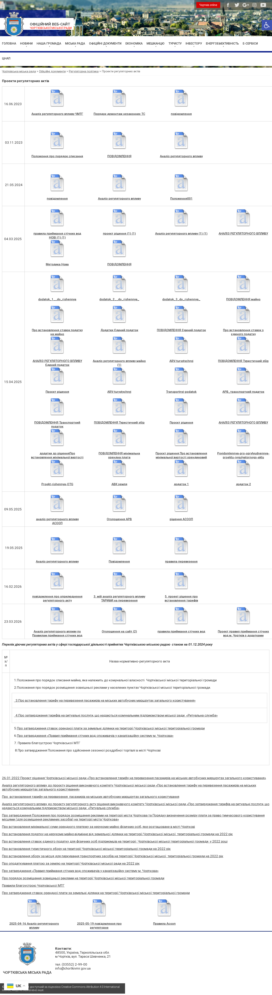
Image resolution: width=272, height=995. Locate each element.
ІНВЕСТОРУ (194, 43)
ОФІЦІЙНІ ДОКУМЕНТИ (105, 43)
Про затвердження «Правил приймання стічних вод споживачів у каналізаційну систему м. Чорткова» (95, 736)
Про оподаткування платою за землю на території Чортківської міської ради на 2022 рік (71, 863)
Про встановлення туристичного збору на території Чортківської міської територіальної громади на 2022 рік (86, 849)
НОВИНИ (26, 43)
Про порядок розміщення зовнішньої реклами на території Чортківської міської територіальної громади (83, 878)
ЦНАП (6, 58)
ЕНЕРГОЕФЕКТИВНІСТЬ (222, 43)
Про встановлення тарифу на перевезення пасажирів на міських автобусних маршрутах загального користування (90, 797)
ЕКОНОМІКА (134, 43)
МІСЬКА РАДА (75, 43)
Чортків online (208, 5)
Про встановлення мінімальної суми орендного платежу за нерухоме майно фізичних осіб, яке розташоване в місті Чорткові (98, 827)
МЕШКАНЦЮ (155, 43)
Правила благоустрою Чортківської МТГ (33, 885)
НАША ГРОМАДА (49, 43)
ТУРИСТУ (175, 43)
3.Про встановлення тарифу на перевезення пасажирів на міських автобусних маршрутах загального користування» (105, 700)
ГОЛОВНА (9, 43)
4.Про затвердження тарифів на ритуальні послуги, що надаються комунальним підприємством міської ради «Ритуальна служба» (116, 715)
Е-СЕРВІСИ (250, 43)
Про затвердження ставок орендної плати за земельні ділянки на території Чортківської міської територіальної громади (111, 728)
